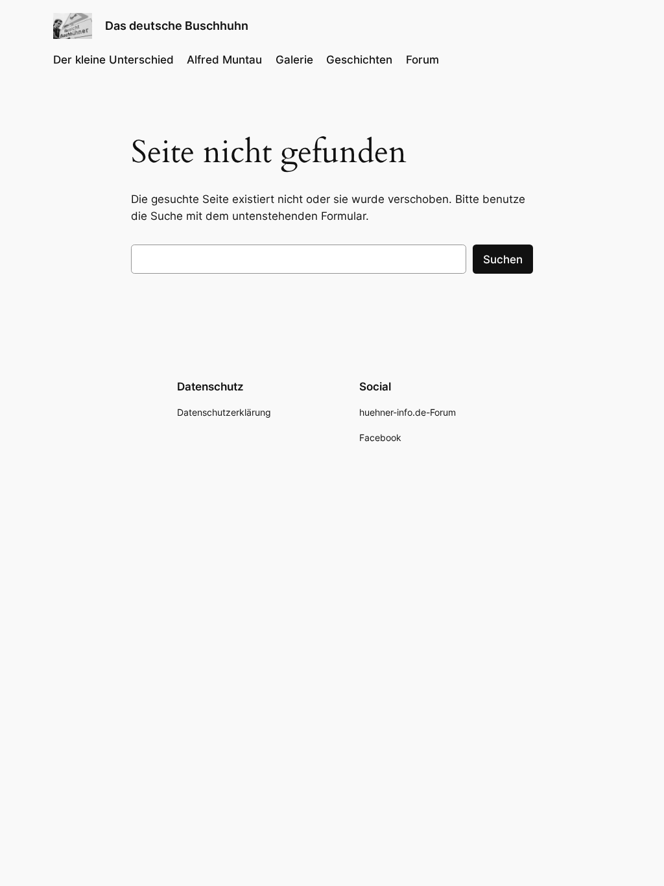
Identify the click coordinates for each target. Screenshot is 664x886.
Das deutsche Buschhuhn (176, 25)
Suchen (503, 259)
